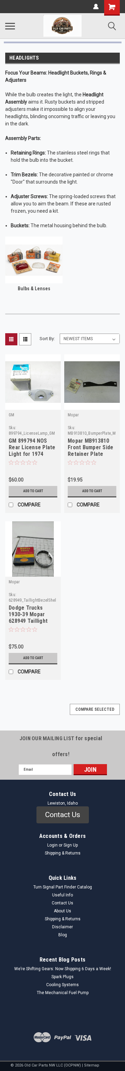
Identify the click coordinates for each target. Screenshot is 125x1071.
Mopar (73, 415)
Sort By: (47, 338)
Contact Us (62, 903)
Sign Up (71, 845)
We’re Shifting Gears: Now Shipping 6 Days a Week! (62, 968)
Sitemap (91, 1065)
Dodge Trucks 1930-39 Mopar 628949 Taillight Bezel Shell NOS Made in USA (28, 614)
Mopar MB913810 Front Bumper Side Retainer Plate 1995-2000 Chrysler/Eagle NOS (92, 447)
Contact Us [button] (62, 815)
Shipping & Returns (63, 853)
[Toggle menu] (10, 26)
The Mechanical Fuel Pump (63, 992)
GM (12, 415)
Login (52, 845)
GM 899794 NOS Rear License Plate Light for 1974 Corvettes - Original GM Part (32, 447)
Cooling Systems (62, 984)
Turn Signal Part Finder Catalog (62, 887)
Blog (62, 934)
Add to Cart (33, 491)
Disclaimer (62, 926)
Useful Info (62, 895)
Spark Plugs (62, 976)
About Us (62, 911)
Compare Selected (94, 709)
